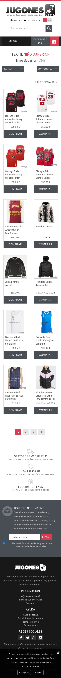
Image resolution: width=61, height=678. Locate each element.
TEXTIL (30, 54)
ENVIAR (46, 537)
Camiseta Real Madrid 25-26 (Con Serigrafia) (14, 340)
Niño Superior (30, 60)
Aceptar (38, 672)
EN (49, 20)
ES (44, 20)
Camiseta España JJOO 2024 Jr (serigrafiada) (14, 230)
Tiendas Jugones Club (30, 599)
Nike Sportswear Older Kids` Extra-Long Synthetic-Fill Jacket (45, 397)
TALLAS (8, 69)
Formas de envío (31, 622)
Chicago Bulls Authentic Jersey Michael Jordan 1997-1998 (44, 120)
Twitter (27, 637)
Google (33, 637)
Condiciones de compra (30, 618)
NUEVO (18, 20)
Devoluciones (30, 625)
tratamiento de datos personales (30, 546)
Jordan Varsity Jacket (12, 283)
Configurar (24, 672)
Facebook (21, 637)
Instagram (40, 637)
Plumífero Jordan (44, 226)
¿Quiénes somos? (30, 596)
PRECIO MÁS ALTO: (45, 82)
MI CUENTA (34, 20)
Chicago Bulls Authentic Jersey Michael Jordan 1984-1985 (13, 176)
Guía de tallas (30, 614)
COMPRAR (15, 133)
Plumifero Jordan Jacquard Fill (44, 283)
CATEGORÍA (45, 69)
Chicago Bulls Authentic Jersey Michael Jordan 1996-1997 (13, 120)
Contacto (30, 603)
